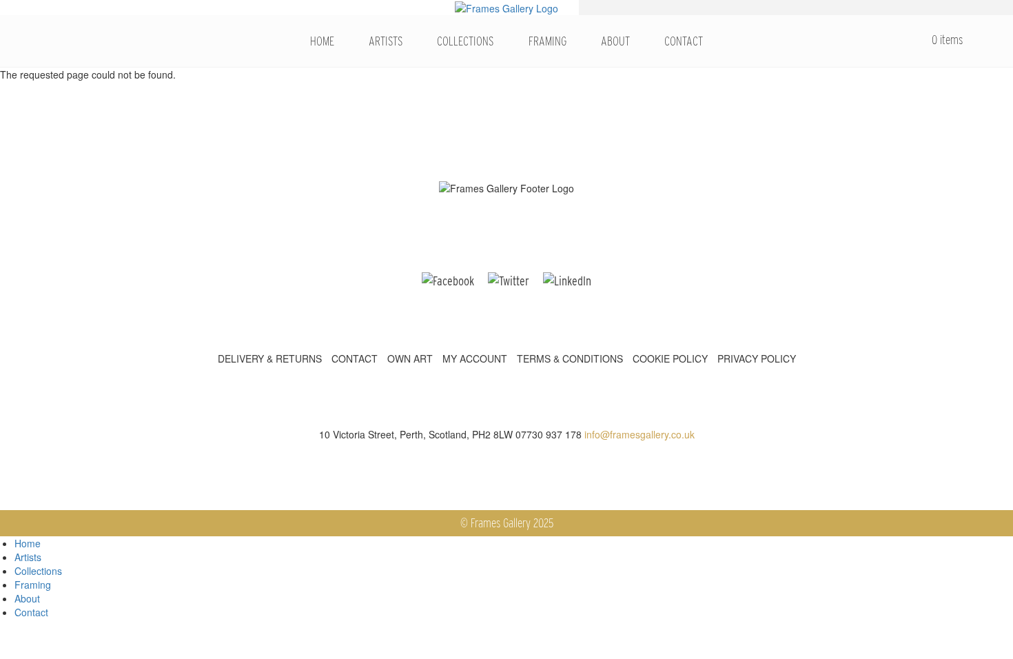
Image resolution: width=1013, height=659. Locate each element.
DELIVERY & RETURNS (270, 358)
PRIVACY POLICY (756, 358)
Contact (683, 41)
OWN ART (410, 358)
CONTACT (354, 358)
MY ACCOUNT (474, 358)
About (615, 41)
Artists (385, 41)
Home (322, 41)
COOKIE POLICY (670, 358)
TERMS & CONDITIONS (570, 358)
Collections (465, 41)
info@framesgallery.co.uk (639, 434)
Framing (547, 41)
